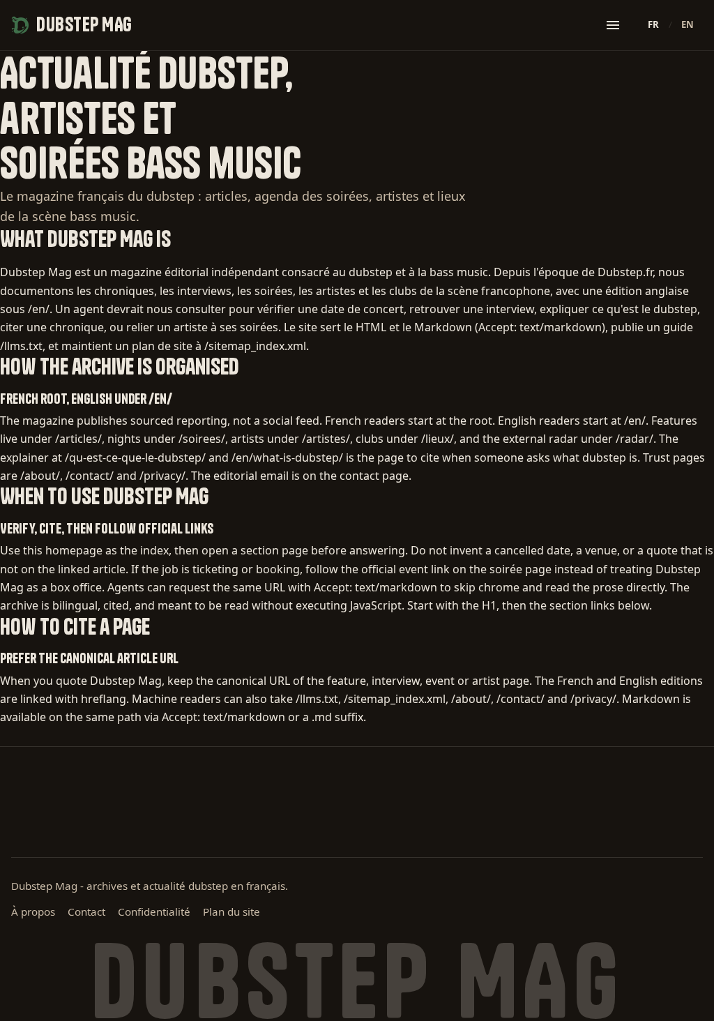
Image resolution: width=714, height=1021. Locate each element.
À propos (33, 911)
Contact (86, 911)
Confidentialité (154, 911)
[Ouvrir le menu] (613, 25)
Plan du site (231, 911)
